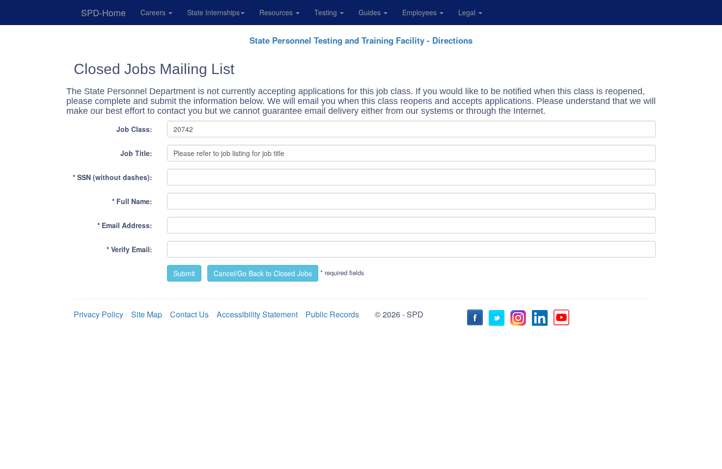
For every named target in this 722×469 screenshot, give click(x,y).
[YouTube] (563, 319)
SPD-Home (103, 12)
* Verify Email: (129, 249)
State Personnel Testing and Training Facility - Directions (361, 40)
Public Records (332, 314)
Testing (326, 12)
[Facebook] (476, 319)
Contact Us (189, 314)
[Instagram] (519, 319)
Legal (467, 12)
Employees (420, 12)
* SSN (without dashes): (112, 177)
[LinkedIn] (541, 319)
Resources (277, 12)
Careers (153, 12)
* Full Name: (132, 201)
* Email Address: (124, 225)
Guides (371, 12)
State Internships (213, 12)
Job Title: (136, 153)
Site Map (146, 314)
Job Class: (134, 129)
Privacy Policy (98, 314)
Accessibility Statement (257, 314)
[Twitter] (498, 319)
